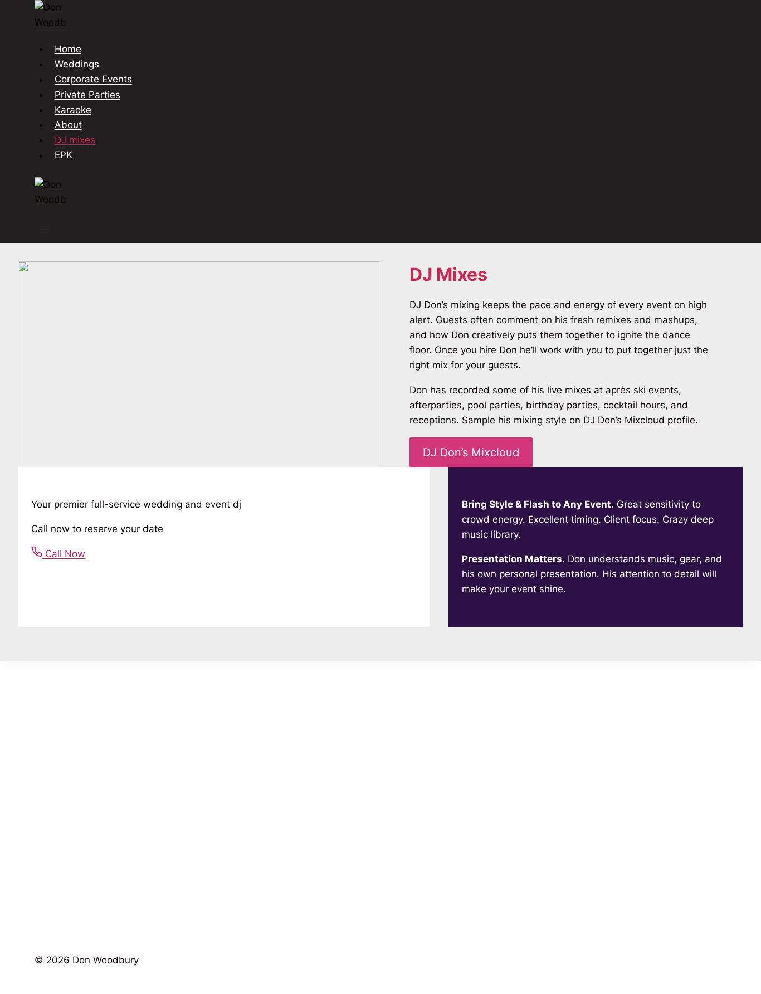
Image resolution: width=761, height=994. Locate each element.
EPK (63, 155)
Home (68, 49)
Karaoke (73, 109)
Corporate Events (93, 79)
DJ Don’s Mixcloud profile (639, 420)
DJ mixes (75, 139)
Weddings (77, 64)
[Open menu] (45, 231)
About (68, 124)
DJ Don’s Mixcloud (471, 452)
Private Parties (87, 94)
